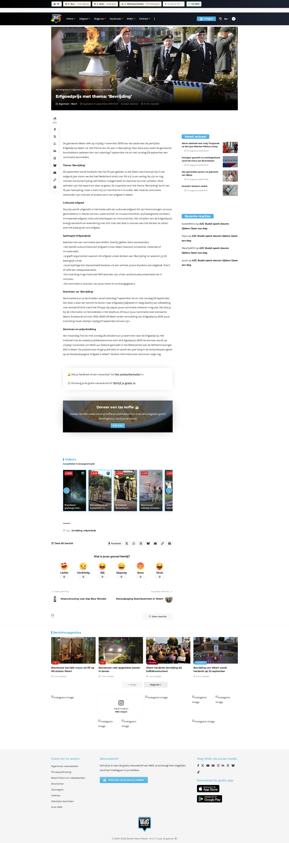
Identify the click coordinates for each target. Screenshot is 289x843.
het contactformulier (128, 374)
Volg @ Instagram (121, 710)
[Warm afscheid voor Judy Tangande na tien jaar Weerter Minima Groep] (230, 147)
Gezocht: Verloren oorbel (194, 186)
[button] (154, 18)
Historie (152, 663)
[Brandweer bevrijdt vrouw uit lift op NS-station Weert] (73, 650)
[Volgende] (169, 491)
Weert (74, 103)
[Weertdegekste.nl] (56, 18)
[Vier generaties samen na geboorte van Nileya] (230, 176)
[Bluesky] (233, 765)
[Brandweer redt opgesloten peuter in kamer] (121, 650)
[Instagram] (218, 765)
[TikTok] (198, 772)
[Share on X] (54, 136)
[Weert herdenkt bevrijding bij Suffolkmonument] (168, 650)
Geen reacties (131, 103)
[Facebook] (198, 765)
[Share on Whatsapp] (54, 143)
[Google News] (213, 765)
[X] (202, 765)
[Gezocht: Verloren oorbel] (230, 190)
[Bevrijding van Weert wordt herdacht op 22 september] (215, 650)
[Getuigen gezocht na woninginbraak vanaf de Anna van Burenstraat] (230, 161)
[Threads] (228, 765)
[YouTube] (208, 765)
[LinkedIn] (223, 765)
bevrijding (77, 530)
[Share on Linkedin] (54, 151)
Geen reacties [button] (159, 616)
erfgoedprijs (89, 530)
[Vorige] (67, 491)
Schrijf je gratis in (124, 383)
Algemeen (64, 103)
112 (55, 663)
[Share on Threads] (54, 158)
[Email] (54, 172)
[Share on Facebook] (54, 129)
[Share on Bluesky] (54, 165)
